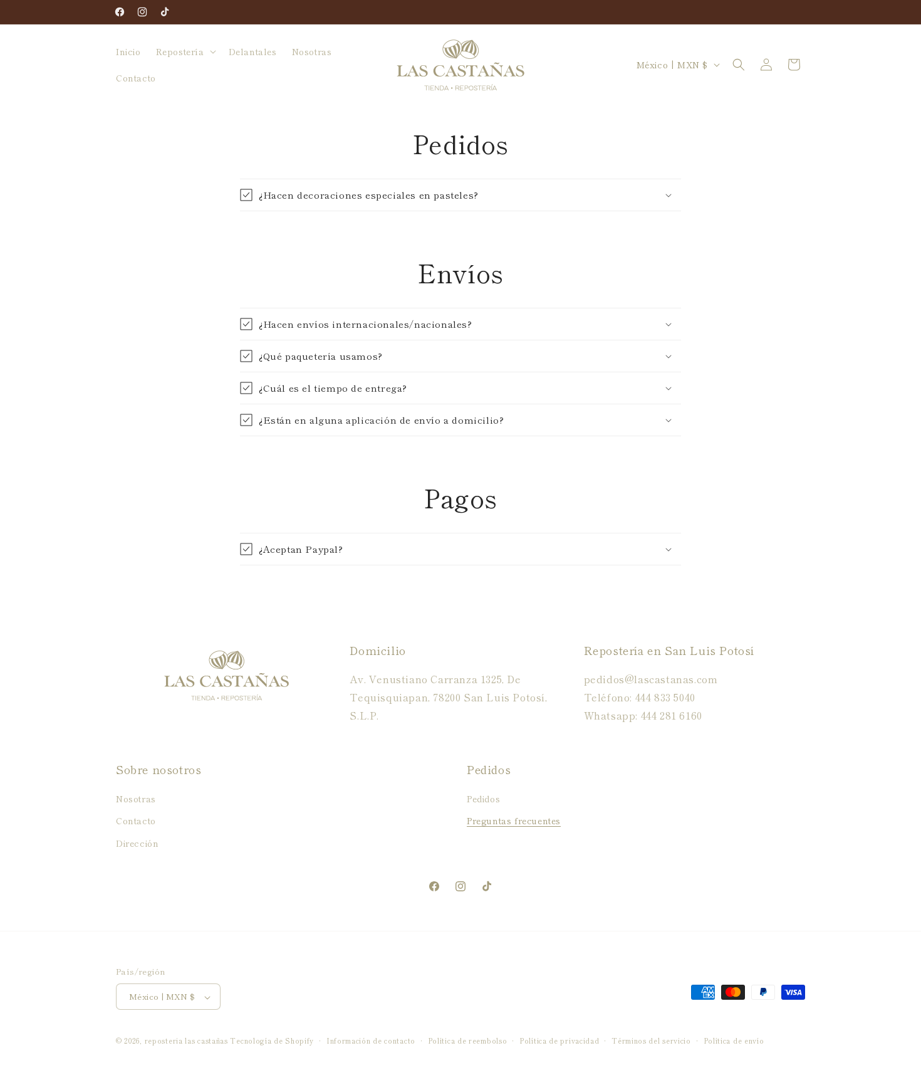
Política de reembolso (467, 1040)
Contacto (136, 821)
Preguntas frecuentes (514, 821)
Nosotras (136, 799)
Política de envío (734, 1040)
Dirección (137, 843)
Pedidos (483, 799)
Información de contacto (370, 1040)
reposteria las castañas (186, 1041)
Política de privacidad (559, 1040)
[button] (184, 51)
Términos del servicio (651, 1040)
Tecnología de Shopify (272, 1041)
